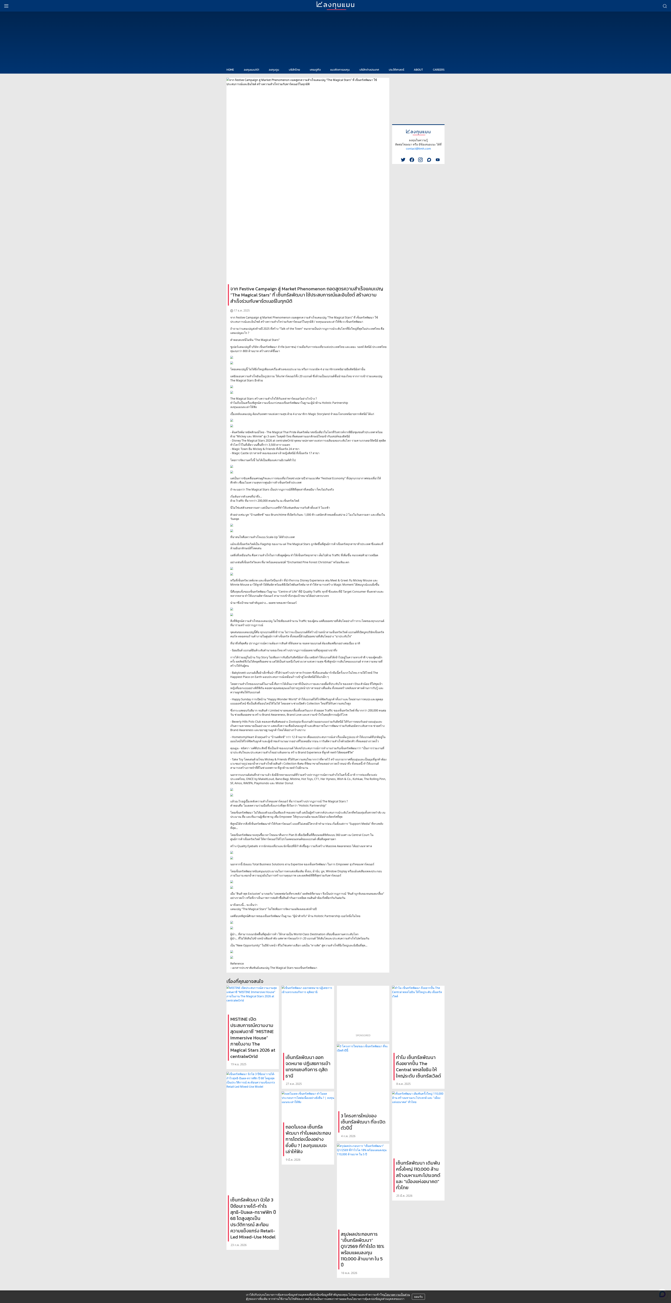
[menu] (6, 5)
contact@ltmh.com (418, 149)
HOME (230, 69)
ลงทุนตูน (274, 69)
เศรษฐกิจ (315, 69)
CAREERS (439, 69)
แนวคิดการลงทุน (340, 69)
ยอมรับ (418, 1297)
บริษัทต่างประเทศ (369, 69)
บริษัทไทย (294, 69)
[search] (664, 5)
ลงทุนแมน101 (251, 69)
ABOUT (418, 69)
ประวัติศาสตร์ (396, 69)
